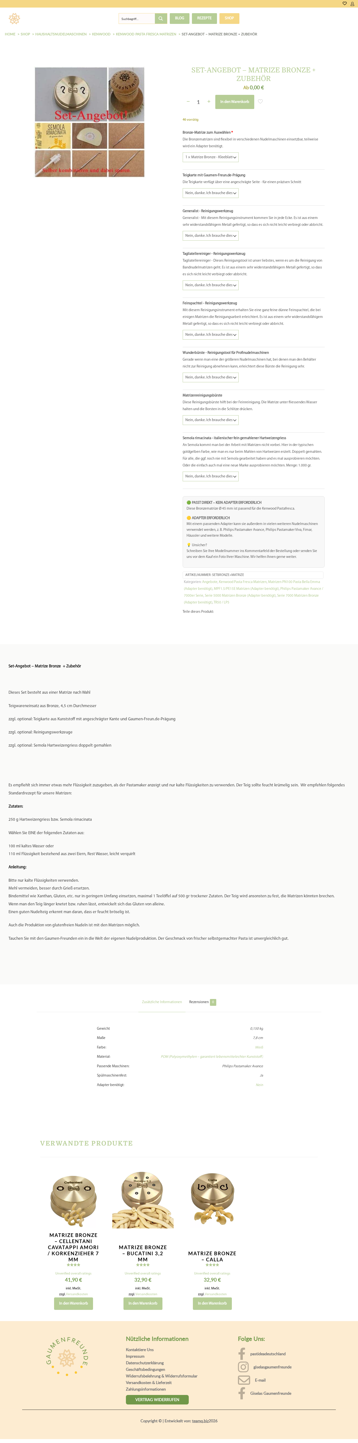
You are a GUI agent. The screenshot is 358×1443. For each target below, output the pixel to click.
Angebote (209, 640)
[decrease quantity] (188, 102)
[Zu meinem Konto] (352, 4)
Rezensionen (201, 1060)
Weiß (259, 1106)
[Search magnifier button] (161, 18)
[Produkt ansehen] (97, 1242)
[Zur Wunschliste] (345, 4)
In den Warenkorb (234, 102)
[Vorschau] (97, 1263)
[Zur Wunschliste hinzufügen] (97, 1253)
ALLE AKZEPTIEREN (331, 1430)
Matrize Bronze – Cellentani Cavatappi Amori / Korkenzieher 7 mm (73, 1305)
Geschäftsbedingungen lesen (38, 1436)
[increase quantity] (209, 102)
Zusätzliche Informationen (162, 1060)
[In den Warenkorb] (97, 1232)
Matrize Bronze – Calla (212, 1315)
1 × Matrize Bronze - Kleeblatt (206, 158)
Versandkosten (77, 1352)
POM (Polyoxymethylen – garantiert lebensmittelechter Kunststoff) (212, 1115)
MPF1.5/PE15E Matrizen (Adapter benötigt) (246, 647)
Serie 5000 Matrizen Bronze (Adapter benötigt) (240, 654)
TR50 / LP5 (221, 661)
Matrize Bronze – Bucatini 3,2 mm (143, 1312)
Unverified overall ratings (73, 1332)
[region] (179, 1425)
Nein (259, 1143)
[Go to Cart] (356, 4)
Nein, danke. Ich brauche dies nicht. (210, 208)
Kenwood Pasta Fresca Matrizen (243, 640)
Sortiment (43, 18)
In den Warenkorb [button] (73, 1362)
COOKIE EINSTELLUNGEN (283, 1430)
